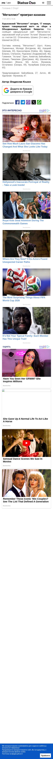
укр (3, 2)
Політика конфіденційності (12, 754)
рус (9, 2)
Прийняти (45, 755)
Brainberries (26, 150)
